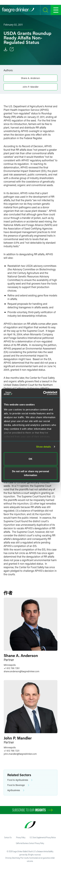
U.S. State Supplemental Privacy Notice (43, 837)
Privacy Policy (20, 837)
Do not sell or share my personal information (30, 473)
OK (30, 458)
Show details (43, 446)
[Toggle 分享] (12, 49)
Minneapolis (10, 664)
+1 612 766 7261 (12, 668)
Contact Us (8, 837)
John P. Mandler (31, 86)
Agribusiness (13, 790)
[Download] (5, 49)
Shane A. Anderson (30, 78)
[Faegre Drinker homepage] (18, 10)
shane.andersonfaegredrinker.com (21, 671)
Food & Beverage (16, 785)
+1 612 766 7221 (11, 750)
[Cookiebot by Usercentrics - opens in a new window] (43, 393)
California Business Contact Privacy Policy (30, 843)
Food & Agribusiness (17, 779)
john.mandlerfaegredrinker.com (20, 753)
